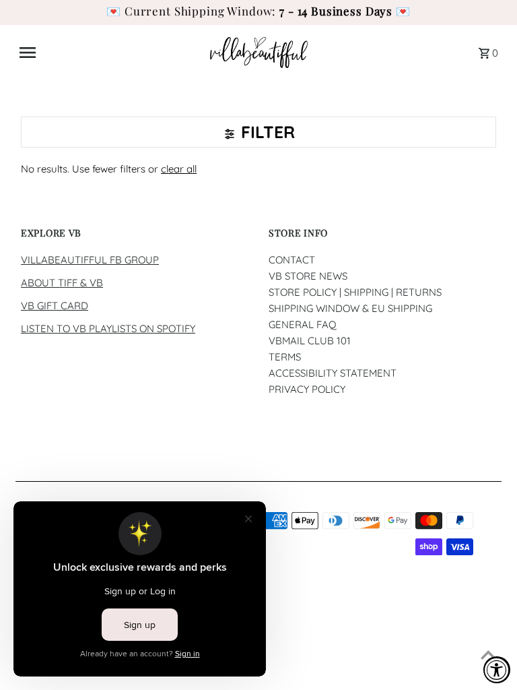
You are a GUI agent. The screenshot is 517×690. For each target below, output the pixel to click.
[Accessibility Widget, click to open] (496, 669)
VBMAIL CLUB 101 (310, 340)
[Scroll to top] (488, 654)
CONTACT (292, 259)
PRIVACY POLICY (307, 389)
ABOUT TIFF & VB (62, 282)
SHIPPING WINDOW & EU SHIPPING (350, 308)
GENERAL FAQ (303, 324)
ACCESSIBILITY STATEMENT (333, 373)
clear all (179, 168)
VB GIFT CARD (54, 305)
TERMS (285, 356)
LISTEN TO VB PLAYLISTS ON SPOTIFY (108, 328)
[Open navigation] (109, 52)
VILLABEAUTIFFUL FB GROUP (90, 259)
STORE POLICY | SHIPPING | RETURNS (355, 292)
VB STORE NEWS (308, 276)
